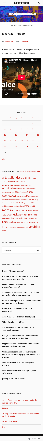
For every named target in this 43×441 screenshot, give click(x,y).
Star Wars (20, 222)
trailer (5, 227)
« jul (3, 159)
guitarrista (5, 199)
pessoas (16, 218)
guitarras (35, 196)
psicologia (23, 218)
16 (38, 135)
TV (12, 227)
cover (20, 185)
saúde (11, 222)
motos (6, 210)
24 (5, 146)
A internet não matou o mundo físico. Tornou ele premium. (18, 328)
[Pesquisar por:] (21, 250)
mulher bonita (33, 210)
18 (10, 141)
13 (21, 135)
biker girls (24, 178)
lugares (25, 203)
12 (16, 135)
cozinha (24, 185)
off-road (24, 214)
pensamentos (8, 218)
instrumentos (6, 203)
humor (29, 199)
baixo (9, 178)
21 (27, 141)
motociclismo (19, 206)
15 (33, 135)
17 (5, 141)
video (36, 227)
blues (30, 177)
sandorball (25, 42)
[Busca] (37, 3)
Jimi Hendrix (14, 203)
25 (10, 146)
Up (3, 427)
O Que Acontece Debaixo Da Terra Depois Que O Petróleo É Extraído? (20, 344)
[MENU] (4, 3)
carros (10, 182)
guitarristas (12, 199)
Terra (37, 222)
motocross (29, 205)
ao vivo (36, 171)
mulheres (5, 215)
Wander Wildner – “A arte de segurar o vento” (18, 363)
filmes (30, 191)
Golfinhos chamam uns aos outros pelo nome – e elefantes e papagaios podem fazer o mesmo (21, 354)
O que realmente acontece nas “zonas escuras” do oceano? (18, 285)
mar (29, 203)
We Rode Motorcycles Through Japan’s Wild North (19, 371)
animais (21, 171)
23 (38, 141)
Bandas (16, 177)
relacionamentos (32, 218)
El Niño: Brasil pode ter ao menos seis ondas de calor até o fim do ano (21, 301)
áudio (4, 231)
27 (21, 146)
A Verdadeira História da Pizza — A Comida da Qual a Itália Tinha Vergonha (20, 293)
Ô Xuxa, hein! (7, 408)
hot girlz (23, 199)
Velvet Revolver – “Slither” (13, 322)
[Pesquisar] (37, 250)
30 (38, 146)
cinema (16, 181)
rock (5, 222)
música (15, 214)
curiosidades (8, 188)
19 (16, 141)
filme (25, 192)
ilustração (36, 199)
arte (4, 177)
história (18, 199)
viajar (25, 227)
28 (27, 146)
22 (33, 141)
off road (33, 214)
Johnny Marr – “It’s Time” (13, 378)
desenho (18, 188)
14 (27, 135)
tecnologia (30, 222)
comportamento (10, 185)
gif (26, 196)
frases (18, 196)
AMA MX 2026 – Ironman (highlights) (18, 316)
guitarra (30, 196)
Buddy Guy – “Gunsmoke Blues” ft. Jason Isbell (17, 309)
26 (16, 146)
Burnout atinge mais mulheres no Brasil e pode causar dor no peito (20, 277)
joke (21, 202)
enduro (11, 192)
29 (33, 146)
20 (21, 141)
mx (9, 214)
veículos (15, 227)
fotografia (8, 196)
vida (29, 226)
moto (11, 206)
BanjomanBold (21, 3)
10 (5, 135)
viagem (20, 227)
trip (10, 227)
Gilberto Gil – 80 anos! (14, 34)
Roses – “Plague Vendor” (13, 271)
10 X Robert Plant (9, 422)
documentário (31, 188)
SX (24, 222)
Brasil (34, 178)
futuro (23, 196)
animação (28, 171)
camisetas (5, 182)
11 (10, 135)
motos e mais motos (20, 210)
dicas (25, 188)
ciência (22, 182)
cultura (29, 185)
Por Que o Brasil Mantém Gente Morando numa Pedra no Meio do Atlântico (20, 336)
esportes (19, 191)
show (16, 222)
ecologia (5, 192)
